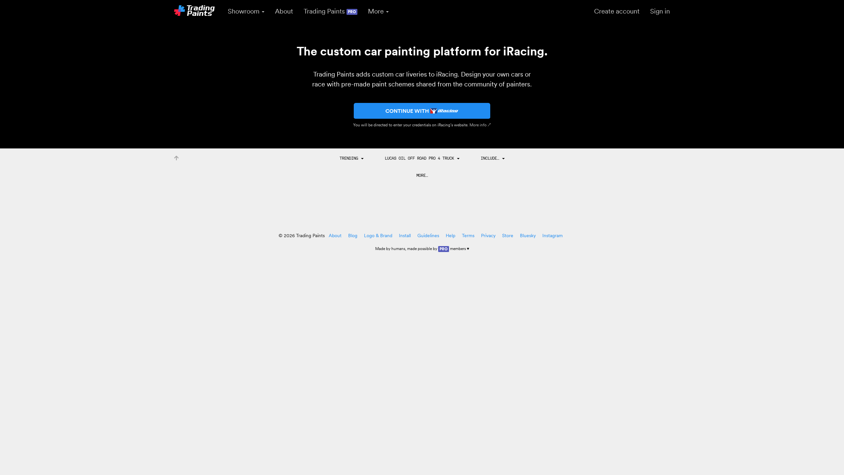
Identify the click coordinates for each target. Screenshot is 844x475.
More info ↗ (480, 124)
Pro (443, 248)
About (284, 11)
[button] (351, 158)
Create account (617, 11)
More (376, 11)
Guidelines (428, 235)
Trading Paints (330, 11)
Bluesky (528, 235)
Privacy (488, 235)
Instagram (552, 235)
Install (405, 235)
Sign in (660, 11)
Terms (468, 235)
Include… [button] (491, 158)
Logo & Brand (378, 235)
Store (507, 235)
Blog (352, 235)
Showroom (244, 11)
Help (450, 235)
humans (398, 248)
